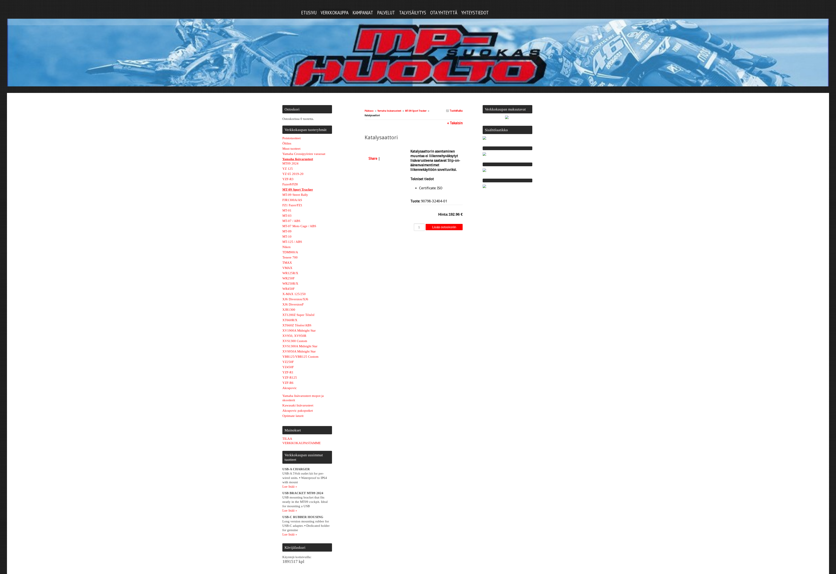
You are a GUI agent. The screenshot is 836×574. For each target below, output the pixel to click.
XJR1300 (288, 309)
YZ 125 (287, 168)
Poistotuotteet (291, 138)
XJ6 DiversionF (293, 304)
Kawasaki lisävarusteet (297, 405)
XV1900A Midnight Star (299, 330)
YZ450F (288, 367)
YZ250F (288, 362)
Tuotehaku (456, 110)
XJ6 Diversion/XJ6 (295, 299)
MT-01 (287, 210)
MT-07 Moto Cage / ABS (299, 226)
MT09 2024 (290, 163)
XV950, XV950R (294, 335)
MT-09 (287, 231)
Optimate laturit (292, 416)
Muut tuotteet (291, 148)
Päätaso (369, 110)
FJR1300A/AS (292, 200)
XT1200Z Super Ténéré (298, 315)
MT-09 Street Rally (295, 194)
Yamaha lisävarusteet (389, 110)
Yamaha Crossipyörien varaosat (303, 154)
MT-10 (287, 236)
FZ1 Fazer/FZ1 (292, 205)
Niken (286, 247)
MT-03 (287, 215)
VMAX (287, 268)
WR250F (288, 278)
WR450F (288, 288)
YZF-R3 (287, 179)
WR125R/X (290, 273)
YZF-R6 (287, 382)
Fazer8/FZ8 (290, 184)
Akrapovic (289, 388)
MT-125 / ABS (292, 241)
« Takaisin (455, 123)
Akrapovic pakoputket (297, 410)
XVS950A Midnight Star (299, 351)
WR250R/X (290, 283)
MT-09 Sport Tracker (415, 110)
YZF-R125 (289, 377)
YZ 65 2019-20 (292, 174)
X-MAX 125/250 (294, 294)
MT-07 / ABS (291, 221)
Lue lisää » (289, 486)
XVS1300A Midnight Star (299, 346)
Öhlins (286, 143)
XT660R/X (289, 320)
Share (373, 158)
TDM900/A (290, 252)
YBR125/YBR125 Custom (300, 356)
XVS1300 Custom (294, 341)
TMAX (287, 262)
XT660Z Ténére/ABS (296, 325)
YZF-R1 (287, 372)
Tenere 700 (290, 257)
